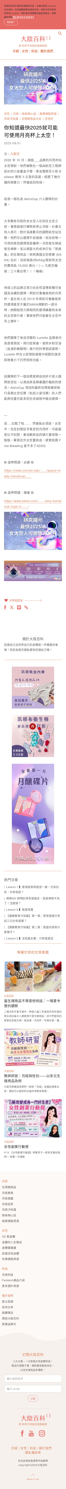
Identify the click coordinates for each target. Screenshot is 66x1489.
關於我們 (46, 51)
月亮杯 (49, 119)
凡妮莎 (15, 154)
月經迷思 (7, 1204)
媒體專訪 (7, 1313)
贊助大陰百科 (10, 1318)
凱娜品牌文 (9, 1324)
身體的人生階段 (12, 1242)
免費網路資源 (10, 1259)
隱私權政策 (33, 1452)
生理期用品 (9, 1187)
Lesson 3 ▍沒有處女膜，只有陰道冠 (29, 938)
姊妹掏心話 (29, 114)
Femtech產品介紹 (13, 1280)
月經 (16, 51)
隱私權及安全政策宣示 (23, 17)
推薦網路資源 (48, 114)
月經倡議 (7, 1198)
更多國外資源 (10, 1286)
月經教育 (7, 1193)
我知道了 (11, 22)
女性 (25, 51)
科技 (34, 51)
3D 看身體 (8, 1236)
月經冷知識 (11, 119)
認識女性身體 (10, 1253)
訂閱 (33, 1398)
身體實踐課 (9, 1248)
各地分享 (7, 1307)
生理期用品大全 (32, 119)
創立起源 (7, 1301)
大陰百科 (9, 995)
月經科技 (7, 1275)
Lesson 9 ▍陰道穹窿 (19, 909)
